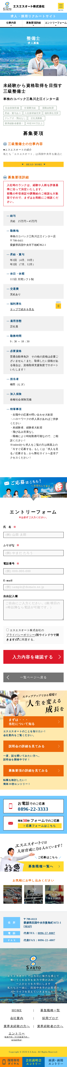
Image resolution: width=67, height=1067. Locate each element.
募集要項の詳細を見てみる (28, 770)
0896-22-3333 (33, 809)
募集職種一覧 (50, 1010)
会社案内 (16, 1018)
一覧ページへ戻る (33, 677)
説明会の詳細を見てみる (27, 746)
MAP (28, 926)
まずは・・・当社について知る (22, 722)
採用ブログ (50, 1018)
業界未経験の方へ (17, 1026)
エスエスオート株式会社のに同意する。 (32, 635)
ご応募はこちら (48, 857)
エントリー (16, 1036)
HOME (17, 1010)
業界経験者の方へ (50, 1026)
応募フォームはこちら (41, 825)
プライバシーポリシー (20, 635)
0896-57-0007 (46, 933)
